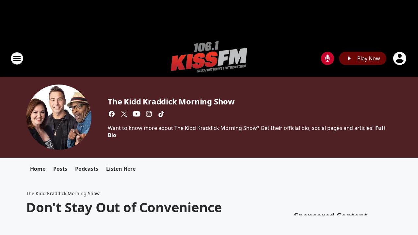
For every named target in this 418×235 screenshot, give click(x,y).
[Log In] (400, 58)
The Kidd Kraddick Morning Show (171, 101)
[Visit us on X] (124, 114)
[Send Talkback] (327, 58)
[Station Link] (209, 58)
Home (37, 168)
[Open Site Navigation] (17, 58)
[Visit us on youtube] (136, 114)
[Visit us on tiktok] (161, 114)
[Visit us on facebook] (112, 114)
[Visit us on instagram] (149, 114)
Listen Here (121, 168)
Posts (60, 168)
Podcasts (86, 168)
